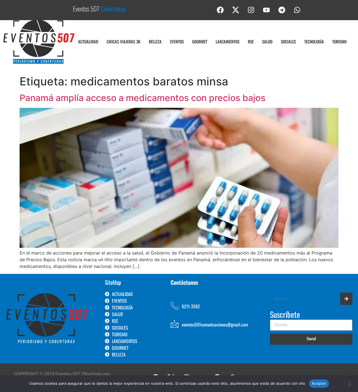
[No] (349, 383)
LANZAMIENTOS (227, 41)
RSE (251, 41)
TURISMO (339, 41)
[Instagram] (251, 10)
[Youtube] (267, 10)
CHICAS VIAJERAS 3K (123, 41)
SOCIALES (288, 41)
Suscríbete (285, 315)
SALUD (267, 41)
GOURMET (199, 41)
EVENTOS (177, 41)
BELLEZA (155, 41)
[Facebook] (220, 10)
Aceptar (319, 383)
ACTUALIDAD (88, 41)
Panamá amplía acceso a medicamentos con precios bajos (142, 97)
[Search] (346, 299)
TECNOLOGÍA (314, 41)
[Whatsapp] (297, 10)
